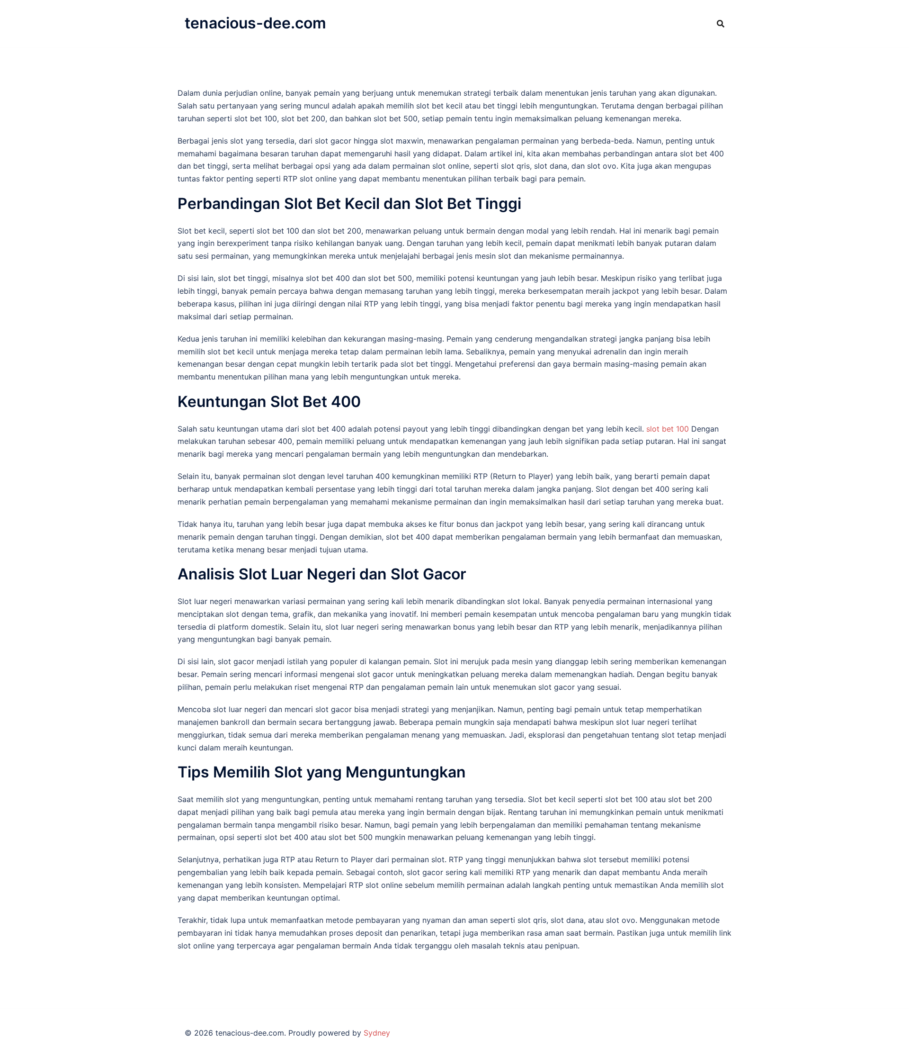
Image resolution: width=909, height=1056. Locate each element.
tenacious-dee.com (255, 23)
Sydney (377, 1033)
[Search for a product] (720, 23)
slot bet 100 (667, 428)
